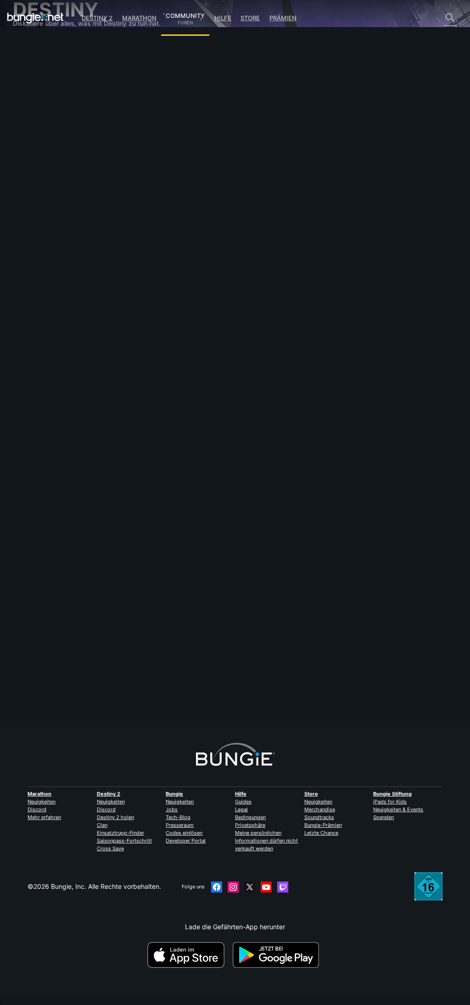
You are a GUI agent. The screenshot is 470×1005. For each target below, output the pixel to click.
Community (185, 14)
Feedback (33, 59)
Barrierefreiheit (40, 130)
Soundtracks (319, 817)
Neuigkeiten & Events (398, 809)
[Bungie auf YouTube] (266, 887)
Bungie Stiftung (392, 794)
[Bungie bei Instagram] (233, 887)
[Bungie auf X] (249, 887)
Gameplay (33, 83)
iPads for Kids (390, 801)
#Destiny (138, 291)
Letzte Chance (321, 833)
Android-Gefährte (44, 153)
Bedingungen (250, 817)
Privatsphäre (250, 825)
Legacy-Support (43, 176)
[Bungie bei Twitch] (282, 887)
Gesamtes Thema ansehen (167, 322)
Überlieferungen (42, 75)
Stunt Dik (141, 692)
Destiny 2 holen (115, 817)
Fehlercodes (36, 98)
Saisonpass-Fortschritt (124, 840)
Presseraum (180, 825)
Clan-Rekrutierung (45, 192)
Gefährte (31, 184)
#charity (164, 291)
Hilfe (222, 18)
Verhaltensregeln (41, 233)
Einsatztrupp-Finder (120, 833)
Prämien (283, 18)
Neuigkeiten (42, 801)
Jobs (172, 809)
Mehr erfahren (44, 817)
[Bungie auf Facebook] (216, 887)
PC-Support (36, 161)
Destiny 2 (97, 18)
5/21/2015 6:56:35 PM (198, 338)
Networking (35, 106)
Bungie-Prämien (323, 825)
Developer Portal (186, 840)
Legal (241, 809)
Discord (37, 809)
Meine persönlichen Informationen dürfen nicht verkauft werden (266, 841)
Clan (102, 825)
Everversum (36, 114)
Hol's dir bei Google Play (278, 955)
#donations (214, 291)
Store (250, 18)
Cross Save (110, 848)
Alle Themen (36, 44)
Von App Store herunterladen (189, 955)
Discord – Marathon (47, 223)
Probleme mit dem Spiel (54, 122)
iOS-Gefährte (38, 145)
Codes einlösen (184, 833)
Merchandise (319, 809)
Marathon (139, 18)
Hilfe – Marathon (42, 215)
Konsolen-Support (45, 169)
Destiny (35, 18)
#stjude (187, 291)
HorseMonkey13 (151, 150)
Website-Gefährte (44, 137)
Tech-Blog (178, 817)
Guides (243, 801)
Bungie (174, 794)
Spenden (383, 817)
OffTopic (31, 208)
